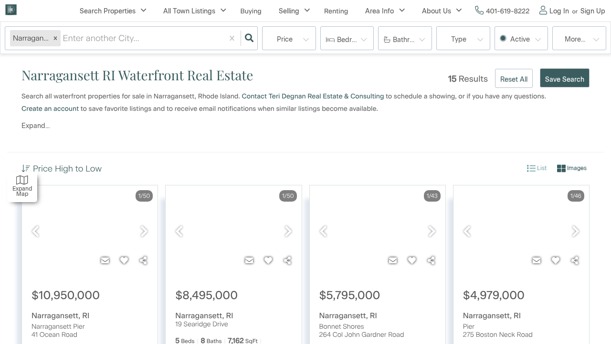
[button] (55, 38)
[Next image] (144, 232)
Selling (289, 11)
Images (576, 168)
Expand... (35, 126)
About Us (436, 11)
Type (458, 39)
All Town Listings (189, 11)
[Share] (143, 260)
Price (285, 39)
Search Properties (108, 11)
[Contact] (105, 260)
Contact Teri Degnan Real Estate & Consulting (313, 96)
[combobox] (64, 38)
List (541, 168)
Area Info (379, 11)
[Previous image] (35, 232)
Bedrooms (353, 40)
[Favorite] (124, 260)
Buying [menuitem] (251, 11)
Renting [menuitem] (336, 11)
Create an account (50, 109)
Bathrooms (410, 40)
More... (575, 39)
